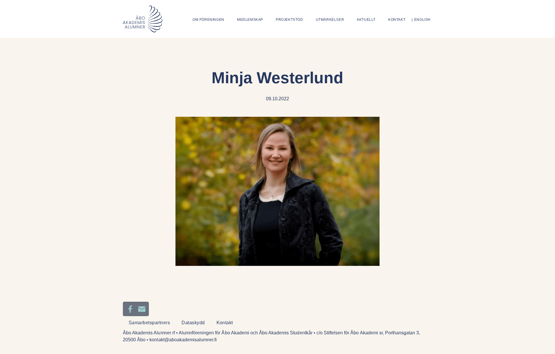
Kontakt (396, 20)
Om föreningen (208, 20)
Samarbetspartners (149, 322)
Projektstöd (289, 20)
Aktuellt (366, 20)
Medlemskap (250, 20)
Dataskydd (193, 322)
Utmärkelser (330, 20)
